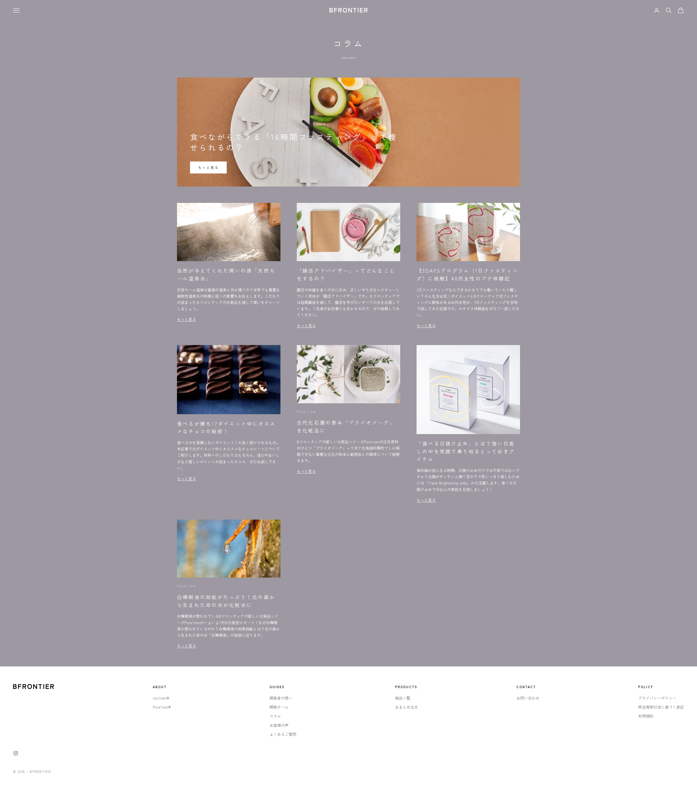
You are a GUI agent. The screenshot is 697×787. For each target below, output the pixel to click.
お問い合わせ (527, 698)
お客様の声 (279, 725)
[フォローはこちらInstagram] (16, 753)
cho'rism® (161, 698)
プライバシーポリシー (657, 698)
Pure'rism (306, 411)
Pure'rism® (162, 707)
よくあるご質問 (283, 734)
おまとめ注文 (406, 707)
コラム (275, 716)
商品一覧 (402, 698)
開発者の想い (281, 698)
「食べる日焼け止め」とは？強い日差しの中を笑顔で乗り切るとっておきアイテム (466, 451)
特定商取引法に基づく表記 (661, 707)
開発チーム (279, 707)
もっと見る (208, 167)
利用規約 (645, 716)
